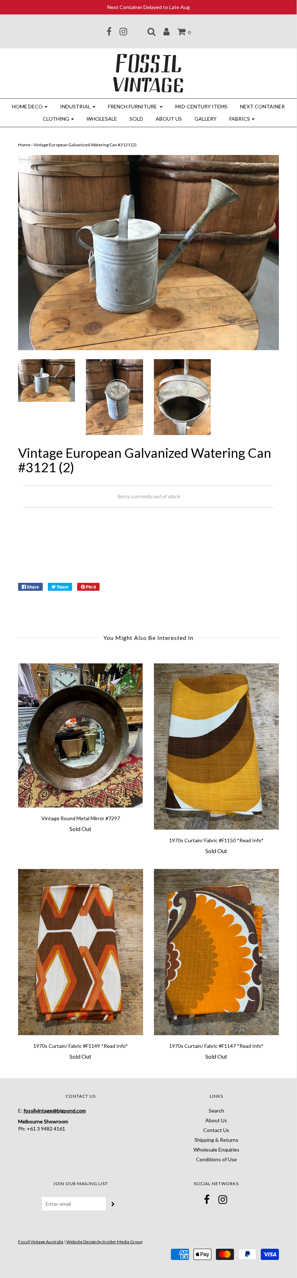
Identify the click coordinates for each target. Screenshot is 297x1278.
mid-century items (201, 106)
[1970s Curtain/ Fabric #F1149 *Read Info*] (80, 952)
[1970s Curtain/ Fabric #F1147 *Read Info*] (216, 952)
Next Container (262, 106)
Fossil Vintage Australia (40, 1241)
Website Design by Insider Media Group (104, 1241)
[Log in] (166, 31)
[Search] (151, 31)
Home (24, 144)
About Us (169, 119)
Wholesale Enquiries (216, 1149)
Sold (136, 119)
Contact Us (216, 1130)
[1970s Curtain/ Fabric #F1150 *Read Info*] (216, 746)
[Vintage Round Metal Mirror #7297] (80, 735)
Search (216, 1110)
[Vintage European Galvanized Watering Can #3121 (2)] (46, 380)
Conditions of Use (216, 1159)
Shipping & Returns (216, 1140)
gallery (205, 119)
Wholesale (102, 119)
